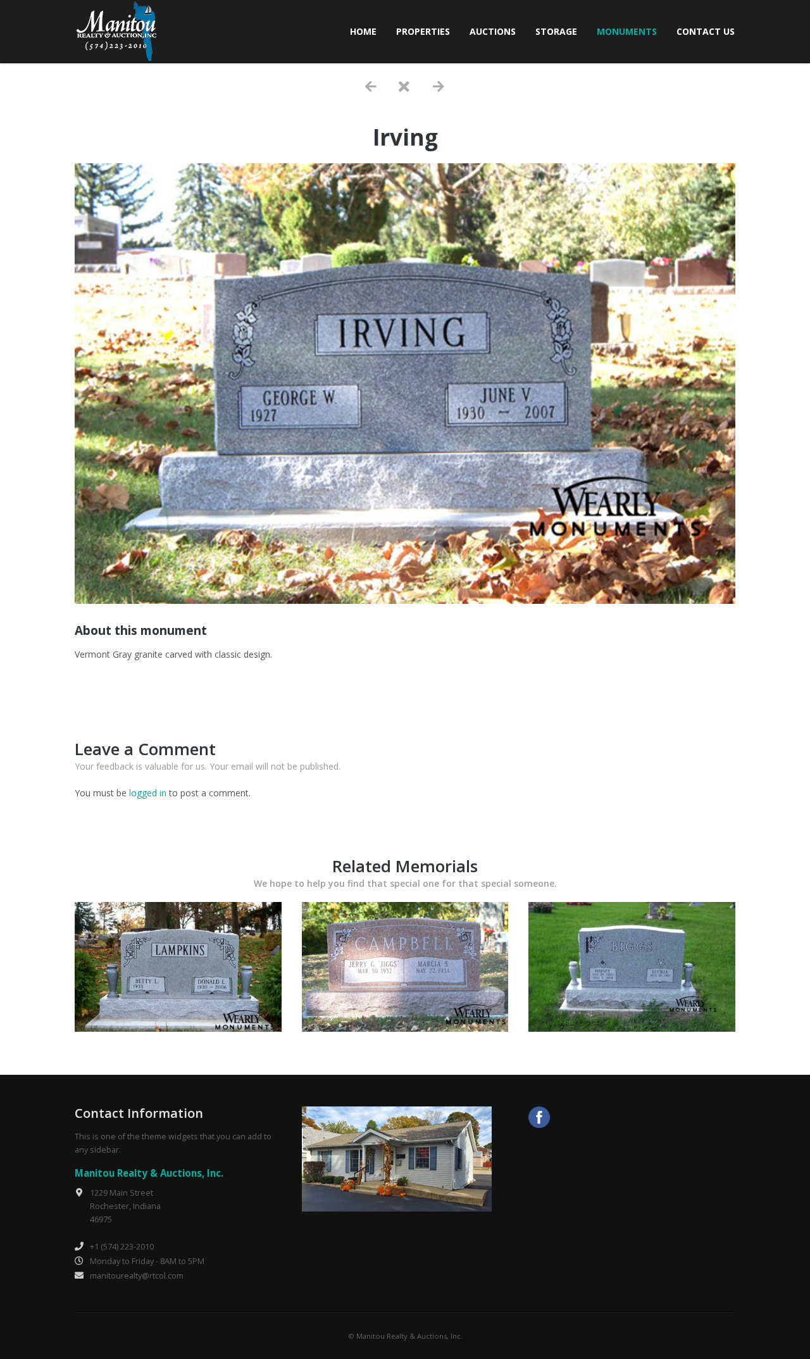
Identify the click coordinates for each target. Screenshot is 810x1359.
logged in (147, 793)
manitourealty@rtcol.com (137, 1275)
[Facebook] (539, 1118)
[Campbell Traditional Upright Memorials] (405, 1028)
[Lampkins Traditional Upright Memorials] (178, 1028)
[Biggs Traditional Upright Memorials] (631, 1028)
